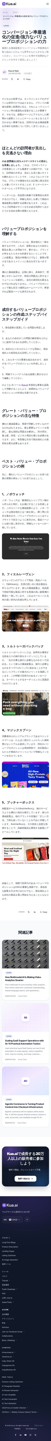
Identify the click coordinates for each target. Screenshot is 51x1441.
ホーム (5, 12)
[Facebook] (15, 1435)
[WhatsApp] (30, 1435)
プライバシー (38, 1425)
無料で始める (24, 1178)
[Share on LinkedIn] (17, 79)
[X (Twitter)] (35, 1435)
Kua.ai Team (13, 71)
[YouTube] (25, 1435)
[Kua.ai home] (9, 3)
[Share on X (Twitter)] (12, 79)
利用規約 (17, 1429)
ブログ (15, 12)
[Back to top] (27, 1219)
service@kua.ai (31, 1429)
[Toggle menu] (47, 3)
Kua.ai (25, 385)
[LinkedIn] (20, 1435)
